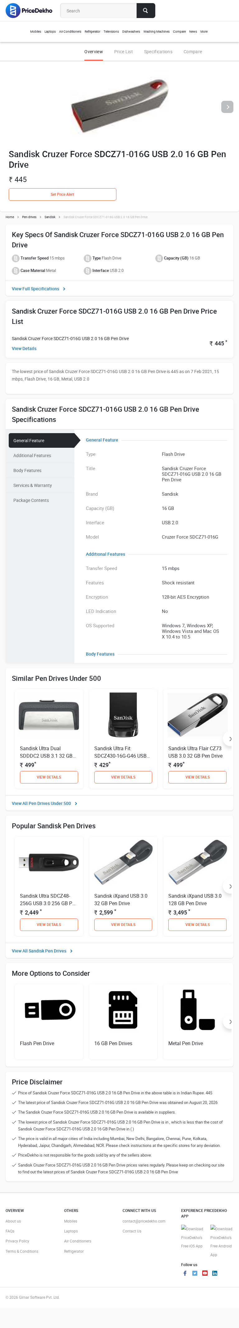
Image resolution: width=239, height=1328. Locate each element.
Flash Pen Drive (37, 1043)
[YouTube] (205, 1274)
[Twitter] (195, 1274)
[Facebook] (185, 1274)
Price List (123, 51)
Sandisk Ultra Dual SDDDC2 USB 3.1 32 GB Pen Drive (46, 756)
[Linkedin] (214, 1274)
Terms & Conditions (22, 1251)
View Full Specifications (35, 289)
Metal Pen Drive (185, 1043)
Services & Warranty (32, 485)
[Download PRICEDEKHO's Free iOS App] (192, 1238)
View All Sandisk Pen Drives (39, 951)
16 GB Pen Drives (113, 1043)
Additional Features (32, 455)
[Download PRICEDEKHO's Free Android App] (221, 1242)
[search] (146, 10)
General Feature (28, 440)
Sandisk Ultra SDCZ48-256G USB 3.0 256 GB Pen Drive (48, 903)
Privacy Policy (17, 1240)
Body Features (27, 470)
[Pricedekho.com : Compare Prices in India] (33, 10)
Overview (93, 51)
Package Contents (31, 500)
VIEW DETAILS (49, 776)
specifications (158, 51)
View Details (24, 348)
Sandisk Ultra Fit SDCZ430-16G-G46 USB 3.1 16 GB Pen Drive (120, 756)
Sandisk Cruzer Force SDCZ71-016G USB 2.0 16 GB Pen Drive (70, 338)
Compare (193, 51)
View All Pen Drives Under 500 (41, 803)
